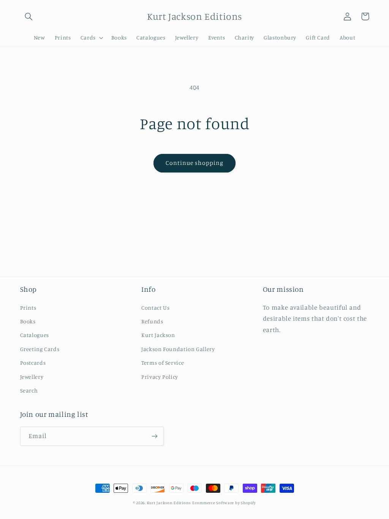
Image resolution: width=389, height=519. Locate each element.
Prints (28, 307)
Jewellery (32, 376)
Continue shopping (195, 162)
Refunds (152, 321)
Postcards (33, 362)
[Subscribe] (154, 436)
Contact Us (155, 307)
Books (28, 321)
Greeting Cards (40, 349)
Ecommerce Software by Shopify (224, 502)
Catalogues (34, 335)
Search (29, 390)
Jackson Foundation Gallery (178, 349)
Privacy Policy (159, 376)
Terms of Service (162, 362)
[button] (29, 16)
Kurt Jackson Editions (169, 502)
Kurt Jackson (158, 335)
